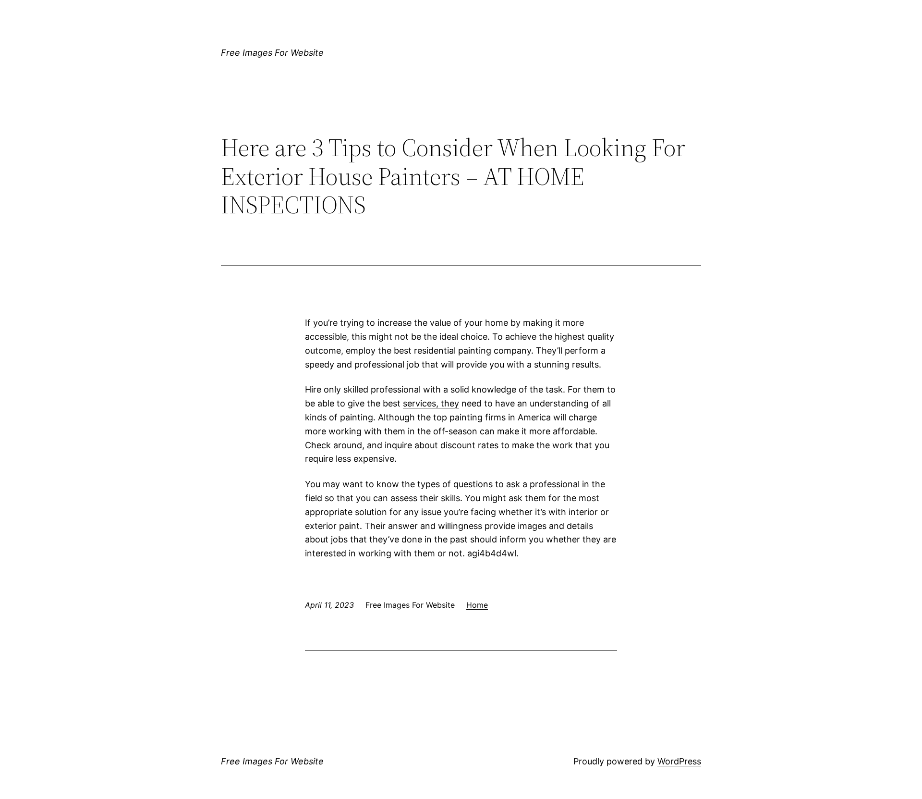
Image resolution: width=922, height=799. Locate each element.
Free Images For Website (272, 53)
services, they (431, 403)
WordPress (679, 761)
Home (477, 605)
